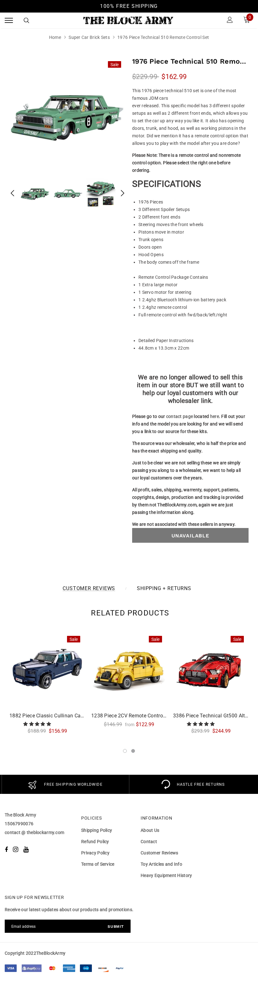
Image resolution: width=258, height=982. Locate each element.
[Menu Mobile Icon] (9, 20)
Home (55, 37)
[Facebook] (6, 849)
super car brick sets (89, 37)
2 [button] (133, 751)
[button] (37, 723)
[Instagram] (15, 849)
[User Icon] (230, 20)
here (214, 416)
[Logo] (128, 20)
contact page (179, 416)
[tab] (129, 613)
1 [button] (125, 751)
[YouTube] (26, 849)
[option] (67, 114)
